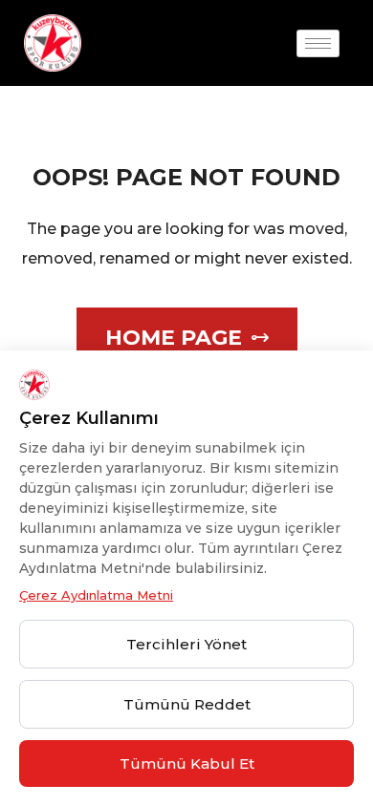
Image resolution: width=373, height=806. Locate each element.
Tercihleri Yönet (186, 644)
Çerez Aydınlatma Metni (96, 595)
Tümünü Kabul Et (187, 763)
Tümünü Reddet (187, 704)
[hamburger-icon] (318, 43)
